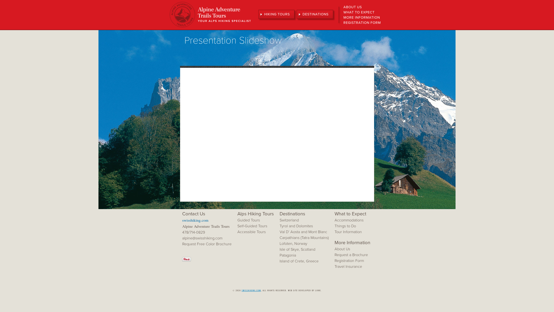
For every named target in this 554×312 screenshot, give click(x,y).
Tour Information (348, 231)
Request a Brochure (351, 254)
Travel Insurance (348, 266)
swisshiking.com (195, 220)
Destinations (316, 14)
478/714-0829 (193, 232)
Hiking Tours (277, 14)
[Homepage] (210, 27)
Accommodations (349, 220)
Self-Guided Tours (252, 226)
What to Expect (359, 12)
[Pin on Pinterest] (186, 260)
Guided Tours (248, 220)
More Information (361, 17)
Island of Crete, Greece (299, 261)
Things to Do (345, 226)
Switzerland (289, 220)
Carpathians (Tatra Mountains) (304, 237)
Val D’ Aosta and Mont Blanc (303, 231)
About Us (352, 7)
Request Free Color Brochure (207, 244)
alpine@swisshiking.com (202, 238)
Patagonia (288, 255)
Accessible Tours (251, 231)
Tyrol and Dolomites (296, 226)
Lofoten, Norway (293, 243)
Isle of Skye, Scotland (297, 249)
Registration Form (362, 23)
